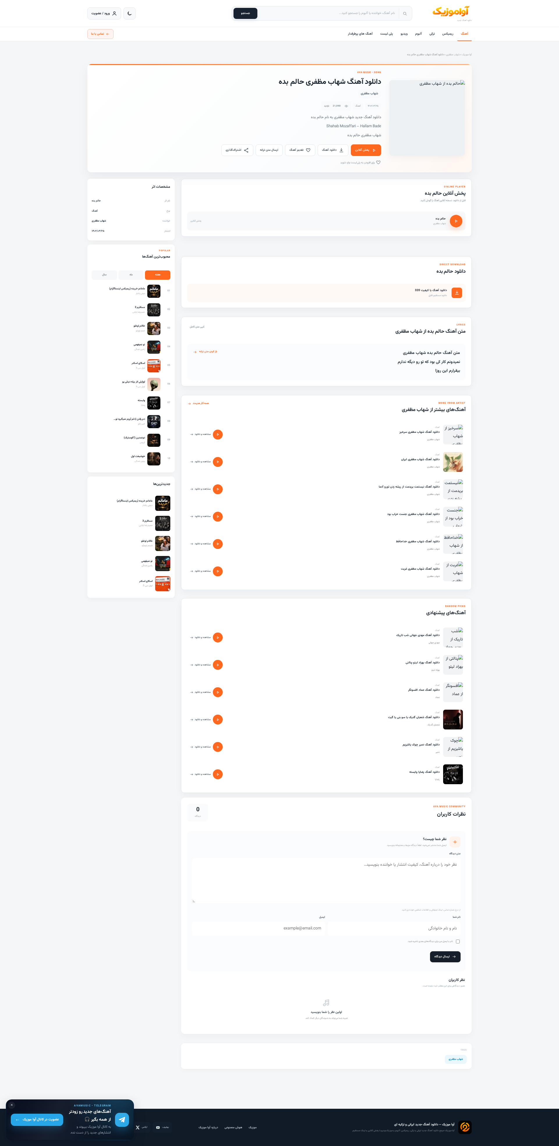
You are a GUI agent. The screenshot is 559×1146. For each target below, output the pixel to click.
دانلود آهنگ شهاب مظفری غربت (420, 569)
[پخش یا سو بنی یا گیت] (218, 720)
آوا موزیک (467, 55)
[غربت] (453, 571)
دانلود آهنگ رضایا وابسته (424, 772)
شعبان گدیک (433, 725)
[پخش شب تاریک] (218, 637)
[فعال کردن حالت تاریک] (129, 13)
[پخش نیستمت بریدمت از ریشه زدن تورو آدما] (218, 489)
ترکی (432, 33)
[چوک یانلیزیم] (453, 747)
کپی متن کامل (197, 327)
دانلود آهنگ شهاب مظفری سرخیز (419, 432)
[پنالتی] (453, 665)
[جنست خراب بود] (453, 517)
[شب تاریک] (453, 637)
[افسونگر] (453, 692)
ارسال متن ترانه (269, 150)
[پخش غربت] (218, 571)
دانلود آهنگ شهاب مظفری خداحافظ (418, 541)
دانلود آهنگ (329, 150)
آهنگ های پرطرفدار (360, 33)
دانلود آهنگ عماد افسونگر (424, 690)
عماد (437, 697)
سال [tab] (104, 275)
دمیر (438, 752)
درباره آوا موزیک (208, 1127)
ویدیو (404, 33)
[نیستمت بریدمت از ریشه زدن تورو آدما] (453, 489)
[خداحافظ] (453, 544)
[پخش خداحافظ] (218, 544)
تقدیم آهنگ (296, 150)
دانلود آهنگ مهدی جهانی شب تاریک (418, 635)
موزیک (252, 1127)
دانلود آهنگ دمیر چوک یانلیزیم (421, 745)
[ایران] (453, 462)
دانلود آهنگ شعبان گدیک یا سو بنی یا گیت (414, 717)
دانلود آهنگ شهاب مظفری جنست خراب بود (413, 514)
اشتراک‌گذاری (233, 150)
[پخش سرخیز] (218, 435)
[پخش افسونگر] (218, 692)
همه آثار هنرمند (201, 403)
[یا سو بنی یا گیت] (453, 719)
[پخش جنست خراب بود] (218, 517)
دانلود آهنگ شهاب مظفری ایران (420, 459)
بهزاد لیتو (435, 670)
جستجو (245, 13)
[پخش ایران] (218, 462)
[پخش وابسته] (218, 774)
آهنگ (464, 33)
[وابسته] (453, 774)
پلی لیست (386, 33)
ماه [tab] (131, 275)
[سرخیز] (453, 434)
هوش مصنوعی (233, 1127)
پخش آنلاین (362, 150)
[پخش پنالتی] (218, 665)
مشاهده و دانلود (202, 434)
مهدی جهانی (434, 642)
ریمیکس (447, 33)
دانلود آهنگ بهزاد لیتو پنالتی (423, 662)
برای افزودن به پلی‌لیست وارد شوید (358, 163)
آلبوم (418, 33)
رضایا (437, 779)
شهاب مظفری (453, 55)
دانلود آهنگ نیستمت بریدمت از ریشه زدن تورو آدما (409, 487)
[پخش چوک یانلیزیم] (218, 747)
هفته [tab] (157, 275)
